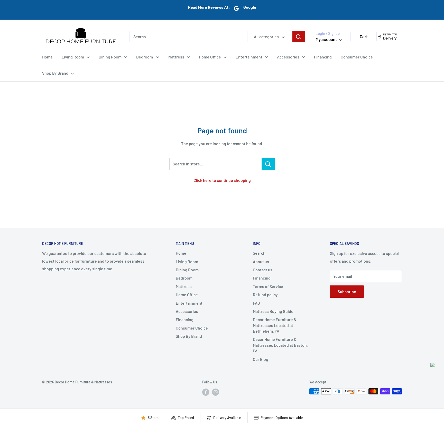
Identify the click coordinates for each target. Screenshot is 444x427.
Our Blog (260, 359)
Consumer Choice (357, 56)
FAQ (256, 303)
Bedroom (145, 56)
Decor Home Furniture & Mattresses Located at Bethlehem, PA (275, 325)
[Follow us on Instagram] (215, 391)
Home (47, 56)
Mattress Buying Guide (273, 311)
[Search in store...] (268, 164)
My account (327, 39)
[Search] (298, 36)
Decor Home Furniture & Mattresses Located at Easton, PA (280, 345)
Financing (323, 56)
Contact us (262, 269)
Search (259, 253)
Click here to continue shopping (222, 180)
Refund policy (265, 294)
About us (261, 261)
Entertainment (249, 56)
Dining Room (110, 56)
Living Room (73, 56)
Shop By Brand (55, 73)
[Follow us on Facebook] (205, 391)
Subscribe (347, 291)
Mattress (176, 56)
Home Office (210, 56)
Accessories (288, 56)
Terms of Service (268, 286)
